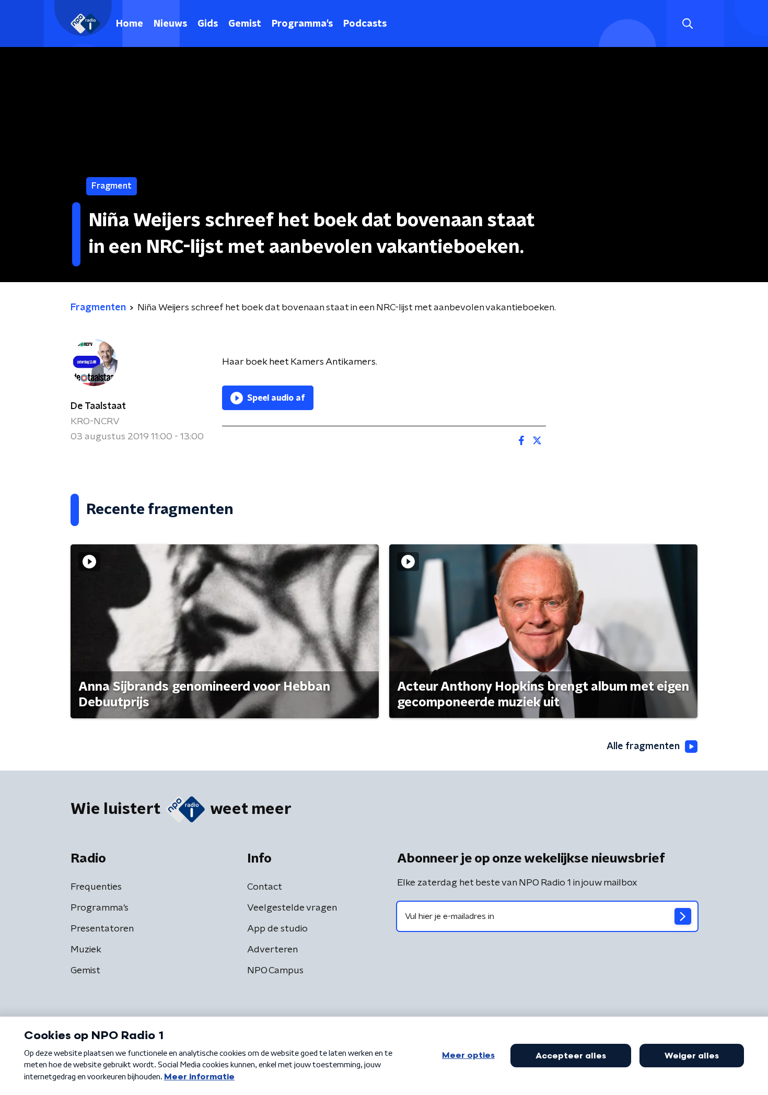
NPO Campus (275, 970)
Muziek (86, 949)
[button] (687, 23)
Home (129, 24)
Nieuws (170, 24)
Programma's (302, 24)
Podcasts (365, 24)
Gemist (244, 24)
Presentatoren (102, 929)
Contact (264, 887)
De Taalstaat (98, 406)
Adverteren (272, 949)
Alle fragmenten (643, 746)
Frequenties (96, 887)
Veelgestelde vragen (292, 908)
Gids (207, 24)
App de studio (277, 929)
